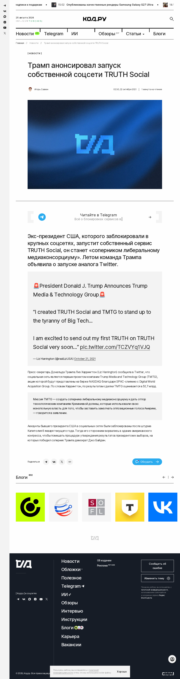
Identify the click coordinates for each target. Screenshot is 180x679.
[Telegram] (46, 462)
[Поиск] (172, 19)
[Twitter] (62, 462)
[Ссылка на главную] (24, 564)
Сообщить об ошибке (157, 565)
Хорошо (122, 671)
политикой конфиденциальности (154, 590)
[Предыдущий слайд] (164, 477)
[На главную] (94, 19)
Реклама (104, 565)
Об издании (104, 560)
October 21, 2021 (85, 358)
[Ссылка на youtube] (4, 27)
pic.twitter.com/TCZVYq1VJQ (115, 347)
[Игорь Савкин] (30, 89)
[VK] (54, 462)
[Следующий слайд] (172, 477)
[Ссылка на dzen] (4, 22)
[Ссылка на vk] (4, 11)
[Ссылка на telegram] (4, 5)
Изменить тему (154, 578)
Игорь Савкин (41, 89)
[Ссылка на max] (4, 16)
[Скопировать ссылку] (70, 462)
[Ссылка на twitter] (4, 33)
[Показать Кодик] (172, 659)
